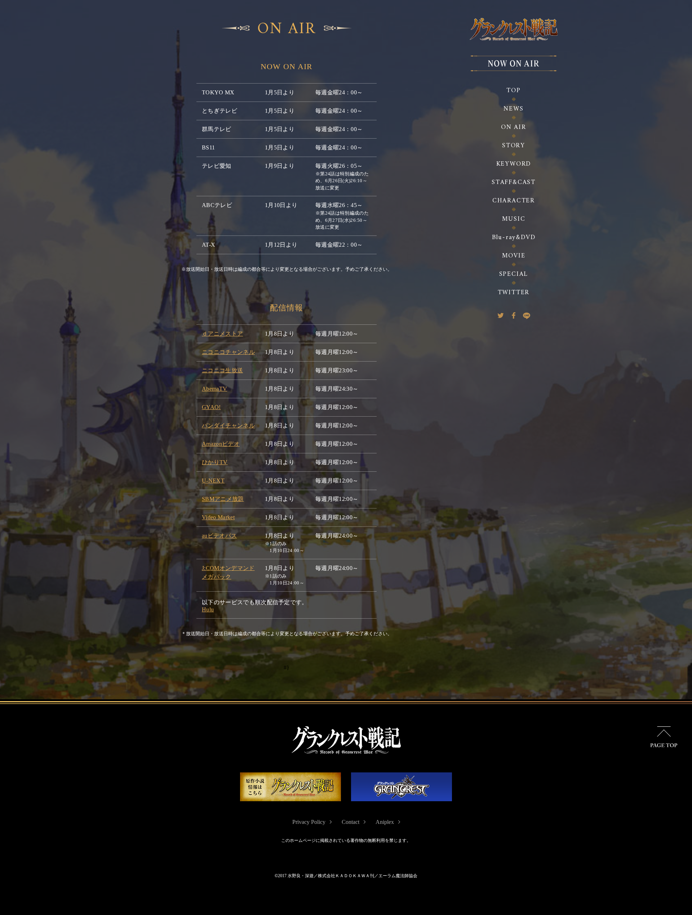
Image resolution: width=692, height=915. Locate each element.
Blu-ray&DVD (514, 237)
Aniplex (385, 822)
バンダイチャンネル (228, 425)
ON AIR (513, 127)
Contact (350, 822)
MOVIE (513, 255)
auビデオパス (219, 536)
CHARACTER (513, 200)
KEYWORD (513, 164)
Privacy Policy (308, 822)
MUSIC (513, 219)
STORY (513, 145)
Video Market (218, 517)
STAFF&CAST (514, 182)
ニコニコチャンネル (228, 352)
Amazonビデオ (221, 444)
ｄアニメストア (222, 334)
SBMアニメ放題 (223, 499)
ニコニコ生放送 (222, 370)
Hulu (208, 609)
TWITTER (514, 292)
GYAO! (211, 407)
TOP (513, 90)
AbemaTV (214, 389)
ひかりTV (215, 462)
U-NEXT (213, 480)
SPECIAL (513, 274)
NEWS (513, 109)
